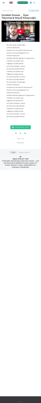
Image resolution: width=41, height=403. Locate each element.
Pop (22, 138)
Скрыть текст (35, 10)
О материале (20, 142)
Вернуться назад (8, 10)
